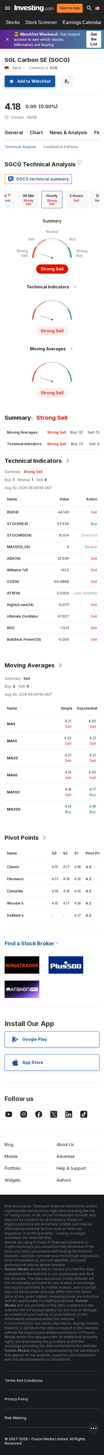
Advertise (66, 1156)
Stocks (13, 22)
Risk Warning (15, 1418)
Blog (9, 1144)
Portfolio (13, 1168)
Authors (64, 1180)
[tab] (28, 199)
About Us (65, 1144)
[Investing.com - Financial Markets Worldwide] (33, 8)
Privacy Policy (16, 1399)
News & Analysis (68, 132)
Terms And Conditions (23, 1380)
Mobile (11, 1156)
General (14, 132)
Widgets (13, 1180)
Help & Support (71, 1168)
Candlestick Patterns (60, 147)
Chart (36, 132)
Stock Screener (41, 22)
